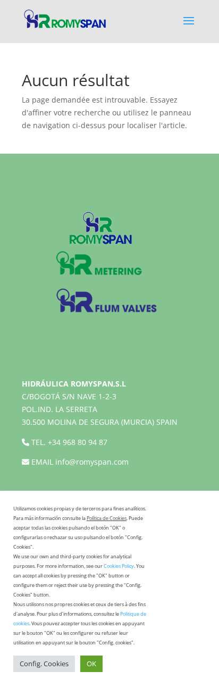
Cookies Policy (119, 566)
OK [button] (91, 663)
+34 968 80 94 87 (77, 442)
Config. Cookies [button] (44, 663)
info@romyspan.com (92, 462)
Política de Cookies (107, 518)
